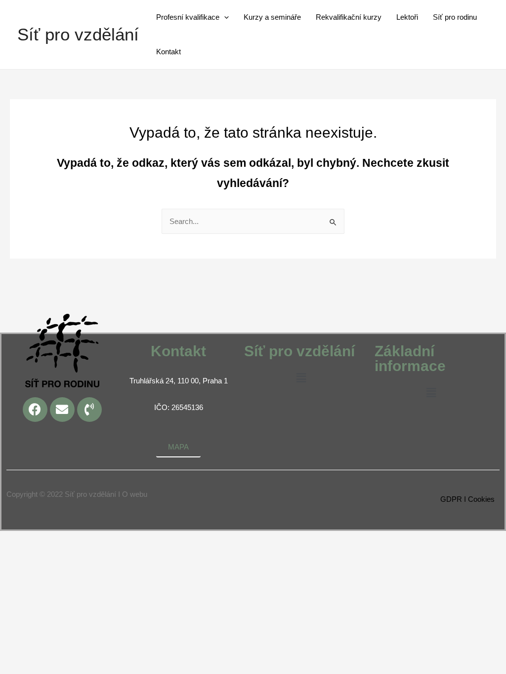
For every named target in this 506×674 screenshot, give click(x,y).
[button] (301, 379)
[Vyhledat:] (253, 221)
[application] (224, 17)
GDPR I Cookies (467, 499)
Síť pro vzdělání (78, 34)
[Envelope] (62, 409)
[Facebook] (35, 409)
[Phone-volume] (89, 409)
